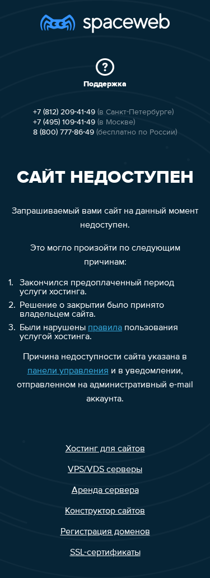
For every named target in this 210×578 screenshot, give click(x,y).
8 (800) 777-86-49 (63, 132)
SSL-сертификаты (105, 552)
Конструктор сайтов (105, 511)
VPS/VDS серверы (105, 469)
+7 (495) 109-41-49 (64, 122)
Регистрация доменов (105, 532)
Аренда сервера (105, 490)
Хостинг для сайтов (105, 449)
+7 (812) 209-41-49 (64, 112)
